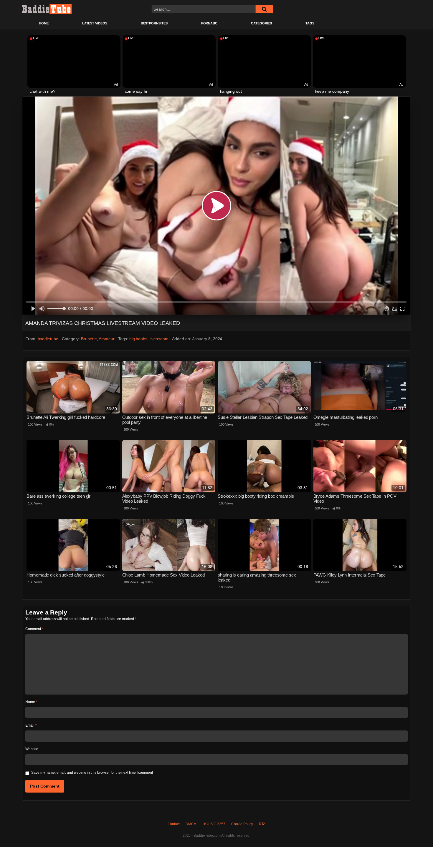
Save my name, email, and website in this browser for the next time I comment (92, 772)
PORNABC (209, 23)
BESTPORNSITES (154, 23)
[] (264, 9)
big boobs (138, 338)
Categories (261, 23)
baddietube (48, 338)
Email (31, 725)
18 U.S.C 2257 (213, 824)
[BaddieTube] (47, 9)
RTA (262, 824)
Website (31, 749)
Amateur (106, 338)
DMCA (191, 824)
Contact (174, 824)
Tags (309, 23)
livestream (159, 338)
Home (44, 23)
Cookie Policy (242, 824)
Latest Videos (94, 23)
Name (31, 702)
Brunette (89, 338)
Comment (34, 629)
